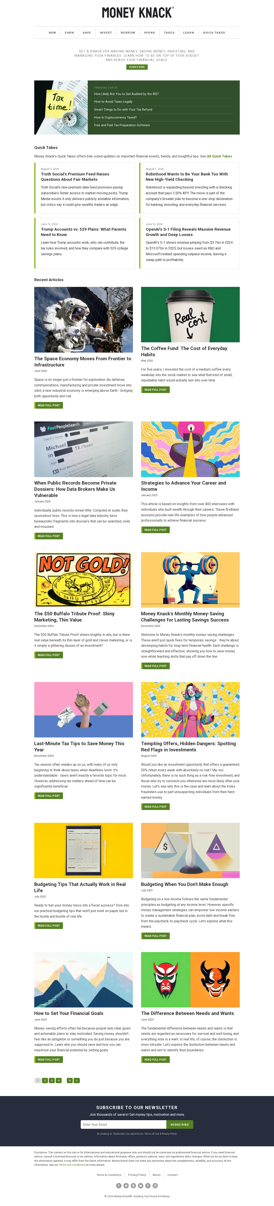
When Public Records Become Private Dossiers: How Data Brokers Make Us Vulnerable (75, 489)
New (52, 32)
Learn (188, 32)
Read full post (49, 405)
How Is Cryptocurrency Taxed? (115, 117)
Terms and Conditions (72, 1164)
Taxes (169, 32)
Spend (149, 32)
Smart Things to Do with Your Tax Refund (123, 109)
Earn (69, 32)
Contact (172, 1174)
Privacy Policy (137, 1174)
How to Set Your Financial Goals (68, 1013)
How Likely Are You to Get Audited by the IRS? (126, 94)
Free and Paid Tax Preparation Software (122, 125)
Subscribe (137, 67)
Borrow (128, 32)
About (157, 1174)
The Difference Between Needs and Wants (187, 1013)
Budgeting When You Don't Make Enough (184, 884)
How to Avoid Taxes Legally (113, 102)
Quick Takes (214, 32)
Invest (106, 32)
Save (87, 32)
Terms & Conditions (108, 1174)
